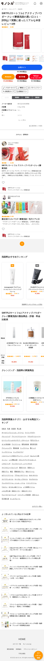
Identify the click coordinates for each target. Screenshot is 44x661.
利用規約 (18, 649)
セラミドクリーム (7, 475)
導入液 (19, 429)
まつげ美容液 (6, 444)
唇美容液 (16, 448)
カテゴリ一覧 (17, 644)
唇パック (33, 448)
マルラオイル (33, 479)
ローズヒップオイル (21, 479)
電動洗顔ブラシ (19, 471)
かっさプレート (15, 499)
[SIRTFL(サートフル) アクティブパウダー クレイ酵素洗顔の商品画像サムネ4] (27, 58)
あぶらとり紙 (34, 456)
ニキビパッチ (6, 464)
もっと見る (22, 120)
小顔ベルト (35, 495)
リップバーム (24, 448)
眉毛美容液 (25, 444)
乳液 (8, 429)
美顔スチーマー (27, 491)
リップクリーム (7, 452)
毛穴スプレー (34, 440)
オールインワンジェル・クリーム (13, 432)
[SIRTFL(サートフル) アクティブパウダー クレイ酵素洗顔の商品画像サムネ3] (20, 58)
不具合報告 (22, 653)
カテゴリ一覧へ (37, 506)
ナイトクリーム (31, 483)
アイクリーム (16, 444)
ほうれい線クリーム (15, 487)
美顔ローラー (16, 491)
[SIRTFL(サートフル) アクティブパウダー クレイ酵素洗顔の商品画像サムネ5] (34, 58)
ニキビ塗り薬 (6, 491)
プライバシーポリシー (30, 649)
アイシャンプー (7, 448)
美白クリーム (30, 471)
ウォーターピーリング (9, 495)
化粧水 (4, 429)
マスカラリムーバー (34, 436)
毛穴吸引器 (5, 499)
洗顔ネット (31, 467)
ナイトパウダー (30, 432)
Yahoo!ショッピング (36, 77)
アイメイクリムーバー (19, 436)
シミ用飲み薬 (13, 460)
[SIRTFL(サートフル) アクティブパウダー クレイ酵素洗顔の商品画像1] (21, 41)
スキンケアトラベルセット (27, 460)
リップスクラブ (18, 452)
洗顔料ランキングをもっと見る (32, 304)
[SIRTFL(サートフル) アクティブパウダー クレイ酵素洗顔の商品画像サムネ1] (5, 58)
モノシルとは (27, 644)
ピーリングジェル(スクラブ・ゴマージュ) (15, 440)
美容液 (13, 429)
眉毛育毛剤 (33, 444)
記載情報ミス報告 (36, 126)
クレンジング (6, 436)
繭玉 (11, 471)
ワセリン (5, 487)
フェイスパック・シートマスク (22, 464)
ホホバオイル (33, 475)
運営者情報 (10, 649)
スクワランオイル (7, 479)
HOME (22, 639)
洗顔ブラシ (5, 471)
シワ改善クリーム (29, 487)
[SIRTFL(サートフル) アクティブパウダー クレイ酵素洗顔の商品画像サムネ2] (12, 58)
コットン (5, 460)
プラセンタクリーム (21, 475)
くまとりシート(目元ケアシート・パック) (15, 456)
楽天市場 (22, 77)
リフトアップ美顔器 (24, 495)
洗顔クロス (22, 467)
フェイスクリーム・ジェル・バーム (13, 483)
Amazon (8, 77)
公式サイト (22, 67)
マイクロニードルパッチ (10, 467)
